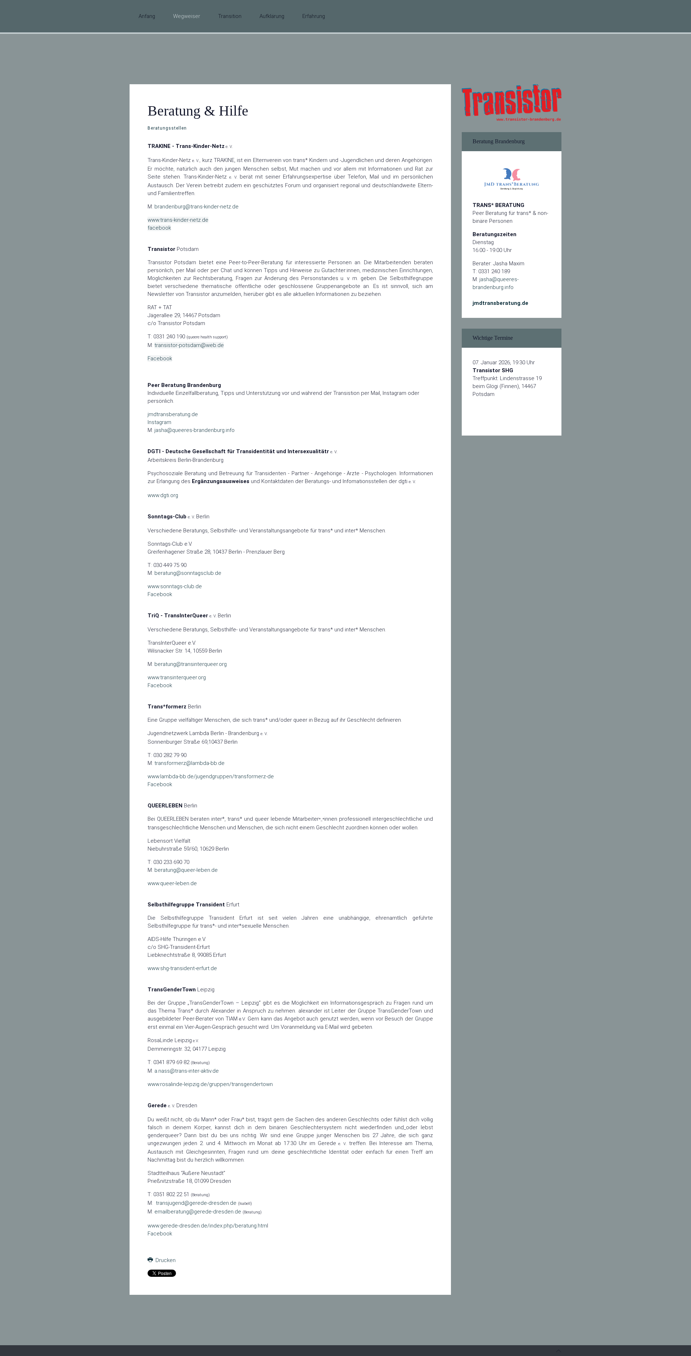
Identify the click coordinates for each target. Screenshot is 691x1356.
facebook (159, 228)
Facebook (160, 358)
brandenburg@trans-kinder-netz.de (196, 206)
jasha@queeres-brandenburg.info (194, 430)
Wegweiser (186, 16)
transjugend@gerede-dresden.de (196, 1203)
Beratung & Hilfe (198, 111)
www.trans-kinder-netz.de (178, 220)
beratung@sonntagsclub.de (187, 573)
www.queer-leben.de (172, 883)
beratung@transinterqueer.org (190, 664)
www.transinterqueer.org (177, 677)
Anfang (147, 16)
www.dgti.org (163, 495)
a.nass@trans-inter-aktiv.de (186, 1071)
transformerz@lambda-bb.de (189, 763)
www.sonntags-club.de (175, 586)
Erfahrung (313, 16)
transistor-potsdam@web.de (189, 345)
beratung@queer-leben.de (186, 870)
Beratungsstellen (167, 128)
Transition (229, 16)
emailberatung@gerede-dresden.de (197, 1211)
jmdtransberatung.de (173, 414)
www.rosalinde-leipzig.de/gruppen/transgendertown (210, 1084)
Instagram (159, 422)
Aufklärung (271, 16)
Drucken (165, 1260)
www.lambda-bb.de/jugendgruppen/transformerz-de (211, 776)
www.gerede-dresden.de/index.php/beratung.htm (207, 1225)
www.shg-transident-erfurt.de (182, 968)
